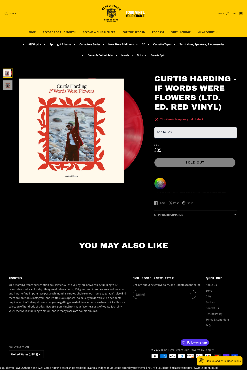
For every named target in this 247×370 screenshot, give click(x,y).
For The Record (133, 32)
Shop (32, 32)
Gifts (140, 55)
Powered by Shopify (202, 350)
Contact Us (212, 308)
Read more (161, 194)
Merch (125, 55)
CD (143, 44)
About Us (211, 285)
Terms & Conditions (217, 319)
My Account (206, 32)
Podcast (158, 32)
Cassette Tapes (162, 44)
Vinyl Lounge (181, 32)
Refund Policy (214, 314)
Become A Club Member (99, 32)
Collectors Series (89, 44)
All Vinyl (33, 44)
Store (209, 290)
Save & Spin (158, 55)
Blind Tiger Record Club (175, 350)
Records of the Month (59, 32)
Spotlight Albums (60, 44)
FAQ (208, 325)
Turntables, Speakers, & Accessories (202, 44)
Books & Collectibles (100, 55)
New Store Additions (121, 44)
